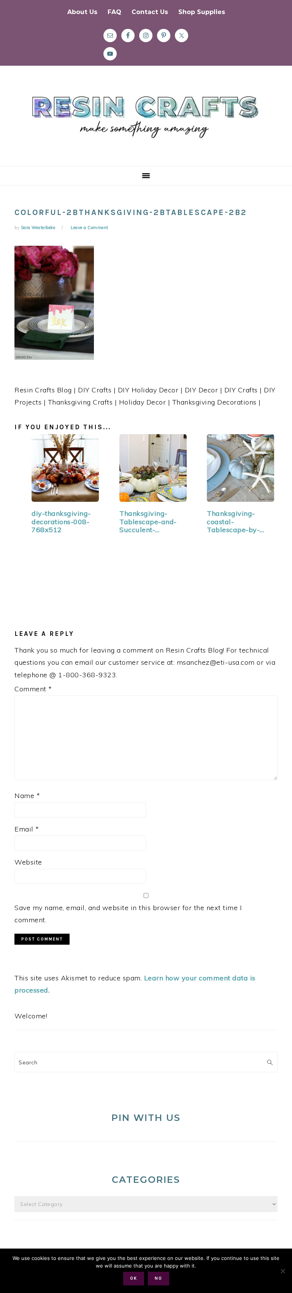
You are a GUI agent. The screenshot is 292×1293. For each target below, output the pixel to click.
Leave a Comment (89, 227)
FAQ (114, 12)
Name (27, 795)
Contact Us (150, 12)
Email (26, 829)
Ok (133, 1278)
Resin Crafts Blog (146, 122)
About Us (82, 12)
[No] (282, 1271)
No (158, 1278)
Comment (33, 688)
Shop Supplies (201, 12)
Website (28, 862)
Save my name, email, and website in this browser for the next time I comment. (128, 913)
